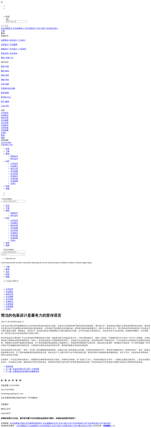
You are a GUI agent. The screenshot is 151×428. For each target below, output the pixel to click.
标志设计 (107, 423)
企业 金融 (5, 84)
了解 (3, 31)
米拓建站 (107, 426)
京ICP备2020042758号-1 (83, 426)
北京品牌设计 (7, 28)
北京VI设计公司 (65, 423)
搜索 (3, 138)
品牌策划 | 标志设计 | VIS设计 (13, 40)
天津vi (3, 133)
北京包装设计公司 (79, 423)
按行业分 (14, 159)
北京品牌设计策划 (17, 423)
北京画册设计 (19, 28)
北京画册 (4, 120)
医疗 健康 (5, 101)
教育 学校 (5, 66)
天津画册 (4, 130)
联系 (3, 135)
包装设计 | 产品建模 (9, 45)
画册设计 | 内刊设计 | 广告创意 (13, 49)
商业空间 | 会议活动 (9, 53)
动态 (7, 218)
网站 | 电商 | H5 (7, 58)
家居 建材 (5, 93)
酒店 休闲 (5, 75)
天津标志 (4, 125)
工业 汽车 (5, 106)
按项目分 (14, 156)
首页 (7, 206)
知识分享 (4, 118)
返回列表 (9, 366)
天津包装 (4, 128)
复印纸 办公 (6, 97)
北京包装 (4, 123)
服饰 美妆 (5, 80)
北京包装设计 (30, 28)
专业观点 (4, 115)
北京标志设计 (52, 28)
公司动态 (4, 113)
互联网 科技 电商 (8, 88)
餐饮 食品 (5, 71)
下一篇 (22, 371)
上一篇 (22, 369)
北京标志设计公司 (95, 423)
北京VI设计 (41, 28)
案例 (7, 211)
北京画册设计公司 (50, 423)
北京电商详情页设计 (33, 423)
